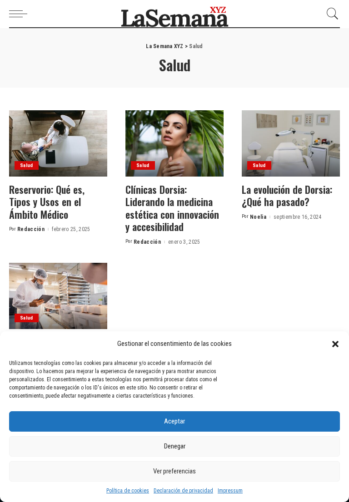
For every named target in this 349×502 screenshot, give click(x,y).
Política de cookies (127, 490)
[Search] (330, 13)
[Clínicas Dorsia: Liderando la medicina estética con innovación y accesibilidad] (174, 143)
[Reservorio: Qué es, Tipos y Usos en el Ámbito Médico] (58, 143)
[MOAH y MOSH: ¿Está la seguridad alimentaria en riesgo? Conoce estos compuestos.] (58, 296)
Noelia (258, 217)
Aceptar (174, 421)
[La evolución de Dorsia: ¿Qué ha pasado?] (291, 143)
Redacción (31, 229)
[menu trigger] (20, 13)
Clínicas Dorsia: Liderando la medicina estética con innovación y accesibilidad (172, 208)
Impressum (230, 490)
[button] (335, 344)
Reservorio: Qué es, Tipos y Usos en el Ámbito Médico (47, 201)
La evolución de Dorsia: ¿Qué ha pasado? (287, 195)
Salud (26, 165)
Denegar (174, 446)
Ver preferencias (174, 471)
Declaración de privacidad (183, 490)
